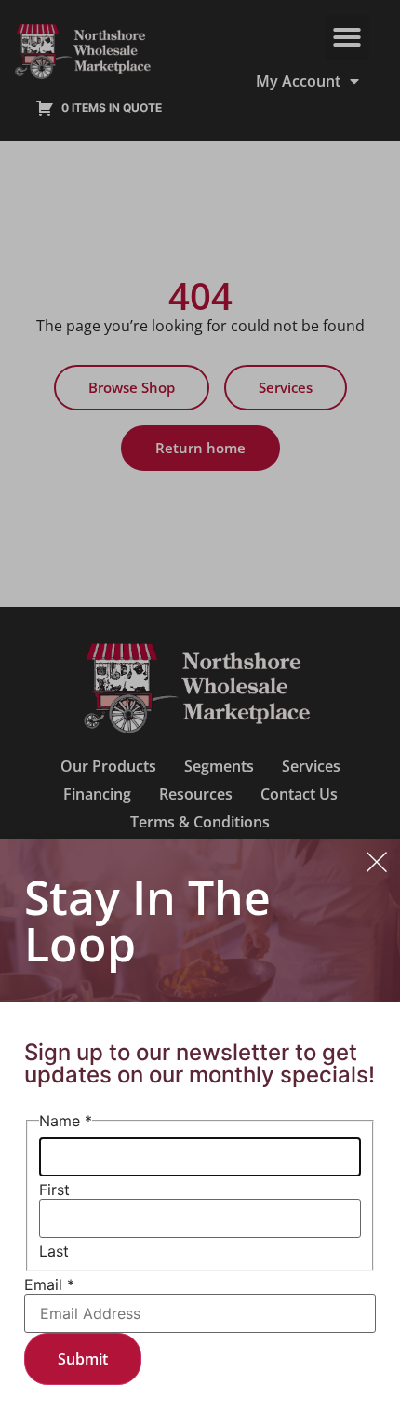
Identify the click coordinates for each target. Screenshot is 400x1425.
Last (54, 1251)
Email (49, 1284)
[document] (200, 712)
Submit (83, 1359)
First (54, 1189)
